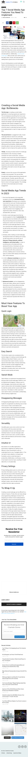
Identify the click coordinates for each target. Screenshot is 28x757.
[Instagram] (22, 747)
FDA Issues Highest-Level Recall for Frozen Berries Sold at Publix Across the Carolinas (13, 677)
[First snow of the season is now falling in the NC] (7, 729)
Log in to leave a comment (14, 604)
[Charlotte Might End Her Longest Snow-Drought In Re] (7, 716)
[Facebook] (7, 22)
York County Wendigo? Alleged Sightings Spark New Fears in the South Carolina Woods (14, 683)
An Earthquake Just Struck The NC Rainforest (12, 654)
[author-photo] (14, 590)
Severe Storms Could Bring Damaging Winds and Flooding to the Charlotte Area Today (13, 665)
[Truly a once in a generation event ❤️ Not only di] (20, 716)
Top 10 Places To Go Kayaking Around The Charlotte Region (14, 649)
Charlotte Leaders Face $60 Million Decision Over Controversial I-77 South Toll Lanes (13, 695)
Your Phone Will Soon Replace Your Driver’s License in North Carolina (14, 701)
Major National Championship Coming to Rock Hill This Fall (14, 671)
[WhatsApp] (17, 22)
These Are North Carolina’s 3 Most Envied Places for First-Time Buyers (14, 659)
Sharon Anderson (6, 17)
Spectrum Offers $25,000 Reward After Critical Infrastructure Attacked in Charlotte (13, 689)
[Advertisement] (14, 86)
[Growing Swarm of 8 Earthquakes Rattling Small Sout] (20, 729)
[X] (10, 22)
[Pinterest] (14, 22)
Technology (4, 7)
